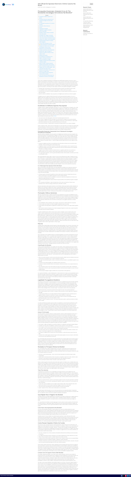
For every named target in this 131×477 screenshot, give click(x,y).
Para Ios (40, 27)
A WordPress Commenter (87, 33)
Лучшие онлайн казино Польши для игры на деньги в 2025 (88, 14)
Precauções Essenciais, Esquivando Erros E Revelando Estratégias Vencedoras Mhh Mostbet (46, 20)
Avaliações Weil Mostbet (43, 55)
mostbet (55, 115)
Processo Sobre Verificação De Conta (45, 43)
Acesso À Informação (43, 31)
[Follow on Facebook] (122, 476)
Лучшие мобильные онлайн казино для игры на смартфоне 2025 (88, 26)
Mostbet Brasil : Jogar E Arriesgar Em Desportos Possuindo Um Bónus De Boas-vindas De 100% (46, 52)
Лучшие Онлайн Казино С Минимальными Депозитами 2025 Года (88, 10)
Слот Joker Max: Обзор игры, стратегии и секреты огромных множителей (88, 22)
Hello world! (85, 34)
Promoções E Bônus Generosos (44, 25)
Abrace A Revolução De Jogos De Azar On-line (47, 65)
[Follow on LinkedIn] (128, 476)
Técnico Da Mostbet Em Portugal (44, 59)
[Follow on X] (124, 476)
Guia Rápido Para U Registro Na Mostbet (46, 35)
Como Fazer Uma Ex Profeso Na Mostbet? (46, 36)
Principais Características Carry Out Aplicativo (46, 49)
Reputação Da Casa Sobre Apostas (45, 48)
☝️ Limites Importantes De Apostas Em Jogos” (47, 44)
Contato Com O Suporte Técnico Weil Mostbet (47, 39)
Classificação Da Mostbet (43, 28)
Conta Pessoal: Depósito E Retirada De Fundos (47, 37)
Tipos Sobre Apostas (42, 33)
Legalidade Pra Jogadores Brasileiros (45, 29)
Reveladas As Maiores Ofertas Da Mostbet (46, 32)
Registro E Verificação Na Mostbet (45, 57)
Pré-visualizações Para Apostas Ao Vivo (45, 56)
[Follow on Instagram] (126, 476)
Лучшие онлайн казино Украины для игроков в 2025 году (88, 18)
